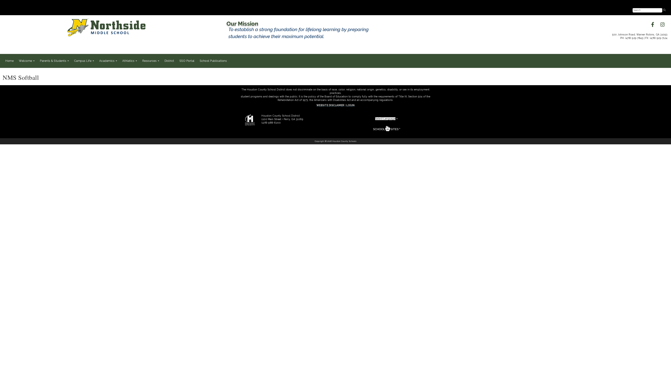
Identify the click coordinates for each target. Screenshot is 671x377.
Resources (149, 60)
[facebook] (652, 25)
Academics (107, 60)
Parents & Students (53, 60)
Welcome (26, 60)
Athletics (128, 60)
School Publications (213, 60)
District (169, 60)
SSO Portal (186, 60)
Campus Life (83, 60)
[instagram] (663, 25)
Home (9, 60)
